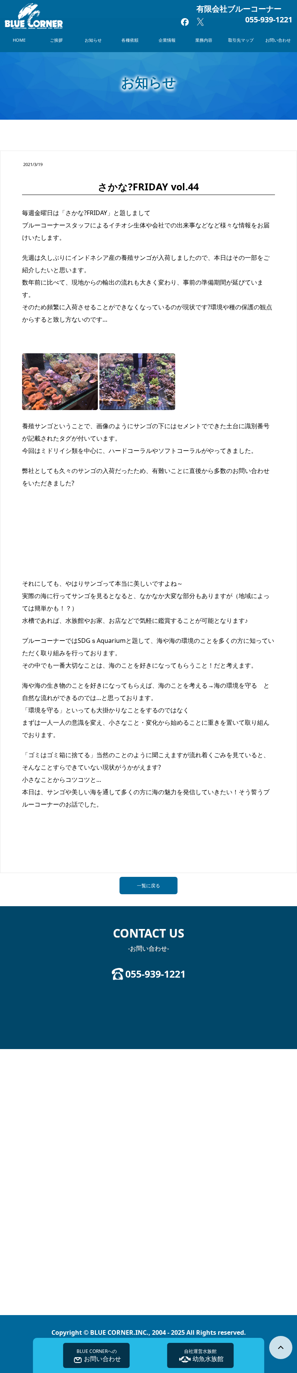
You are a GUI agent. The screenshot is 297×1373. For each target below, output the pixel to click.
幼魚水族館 (204, 1355)
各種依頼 (129, 40)
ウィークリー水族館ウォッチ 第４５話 (69, 849)
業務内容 (203, 40)
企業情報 (167, 40)
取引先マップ (241, 40)
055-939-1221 (268, 19)
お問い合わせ (278, 40)
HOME (19, 40)
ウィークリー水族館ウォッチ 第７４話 (227, 849)
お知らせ (93, 40)
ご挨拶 (56, 40)
